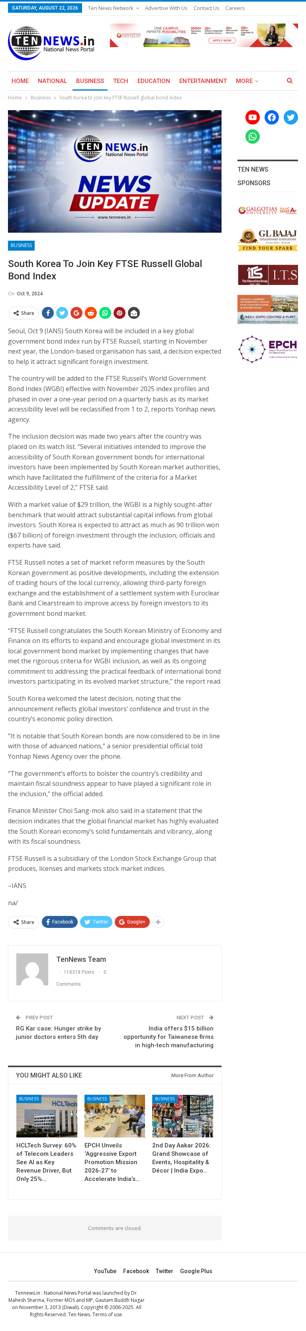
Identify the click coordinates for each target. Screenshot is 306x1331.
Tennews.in (27, 1292)
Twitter (164, 1271)
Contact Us (207, 8)
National (52, 81)
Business (90, 81)
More (244, 81)
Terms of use (107, 1314)
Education (153, 81)
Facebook (136, 1271)
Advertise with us (166, 8)
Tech (120, 81)
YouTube (105, 1271)
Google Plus (196, 1271)
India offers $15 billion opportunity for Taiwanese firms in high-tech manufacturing (169, 1037)
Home (20, 81)
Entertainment (203, 81)
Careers (235, 8)
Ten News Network (110, 8)
